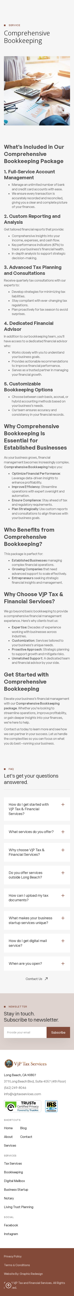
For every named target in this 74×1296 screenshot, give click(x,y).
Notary (9, 1198)
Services (10, 1145)
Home (8, 1128)
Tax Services (13, 1163)
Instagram (11, 1234)
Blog (23, 1128)
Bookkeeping (13, 1172)
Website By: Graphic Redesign (23, 1273)
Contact (26, 1137)
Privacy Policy (13, 1256)
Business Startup (16, 1190)
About (8, 1137)
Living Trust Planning (18, 1207)
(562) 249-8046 (15, 1088)
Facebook (11, 1225)
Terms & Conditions (17, 1265)
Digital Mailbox (14, 1181)
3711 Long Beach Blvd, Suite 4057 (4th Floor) (35, 1081)
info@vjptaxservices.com (22, 1094)
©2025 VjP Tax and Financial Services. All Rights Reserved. (34, 1285)
